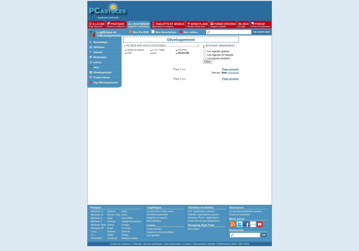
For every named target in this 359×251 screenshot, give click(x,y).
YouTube (126, 228)
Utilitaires (99, 47)
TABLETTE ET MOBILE (168, 24)
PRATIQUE (116, 24)
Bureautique (100, 42)
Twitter (110, 235)
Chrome (111, 221)
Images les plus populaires (160, 232)
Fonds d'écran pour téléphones (204, 221)
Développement (102, 72)
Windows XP (97, 228)
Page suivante (230, 69)
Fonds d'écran (101, 77)
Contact (187, 244)
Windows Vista (98, 225)
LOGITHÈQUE (138, 24)
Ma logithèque (154, 221)
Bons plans (193, 229)
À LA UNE (97, 24)
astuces (211, 211)
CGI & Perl (182, 50)
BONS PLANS (197, 24)
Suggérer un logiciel (157, 217)
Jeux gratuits (153, 235)
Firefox (110, 225)
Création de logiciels (135, 50)
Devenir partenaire (152, 244)
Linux (93, 231)
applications (199, 211)
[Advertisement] (198, 10)
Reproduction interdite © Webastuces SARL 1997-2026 (221, 244)
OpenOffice (127, 218)
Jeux (96, 67)
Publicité (137, 244)
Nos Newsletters (166, 32)
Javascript (183, 53)
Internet (97, 52)
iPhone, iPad (113, 214)
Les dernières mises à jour (160, 211)
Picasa (125, 235)
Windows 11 (97, 211)
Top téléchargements (105, 82)
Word (124, 211)
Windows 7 (96, 221)
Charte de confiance (120, 244)
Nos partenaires (173, 244)
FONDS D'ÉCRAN (223, 24)
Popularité (233, 72)
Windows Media (130, 238)
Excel (124, 214)
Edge (110, 218)
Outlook (111, 231)
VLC (93, 235)
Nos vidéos (191, 32)
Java (154, 53)
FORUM (260, 24)
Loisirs (97, 62)
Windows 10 (97, 214)
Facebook (112, 238)
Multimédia (99, 57)
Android (111, 211)
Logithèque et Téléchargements (108, 34)
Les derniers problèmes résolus (245, 211)
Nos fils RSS (141, 32)
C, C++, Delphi (158, 50)
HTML (129, 53)
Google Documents (131, 221)
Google (125, 225)
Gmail (110, 228)
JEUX (243, 24)
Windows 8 (96, 218)
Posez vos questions (239, 214)
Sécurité (126, 231)
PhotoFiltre (96, 238)
